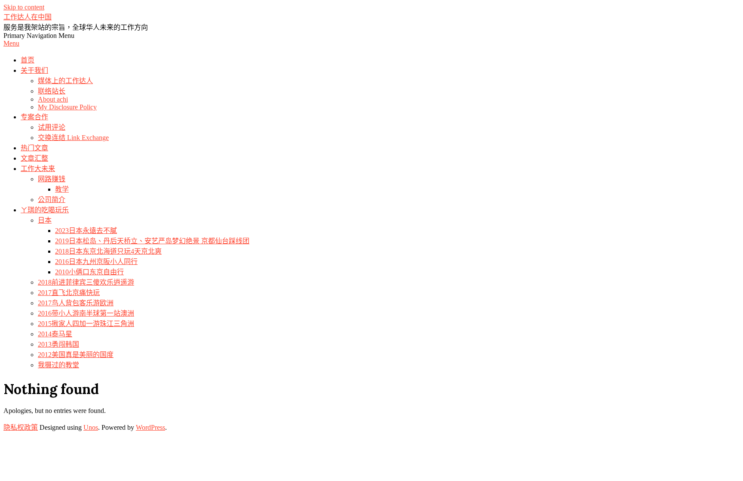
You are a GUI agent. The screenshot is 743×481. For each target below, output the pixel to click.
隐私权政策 (20, 427)
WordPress (150, 427)
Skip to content (23, 7)
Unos (90, 427)
